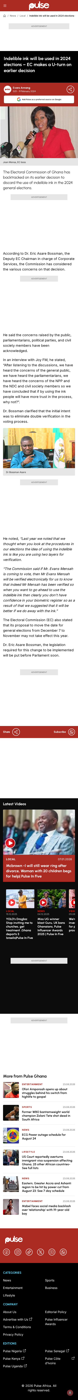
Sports (27, 1107)
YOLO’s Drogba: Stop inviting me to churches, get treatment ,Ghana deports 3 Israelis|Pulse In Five (19, 928)
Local (23, 15)
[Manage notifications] (70, 1393)
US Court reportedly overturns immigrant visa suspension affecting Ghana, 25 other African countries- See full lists (47, 1162)
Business (51, 1288)
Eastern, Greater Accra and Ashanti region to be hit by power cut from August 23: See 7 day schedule (46, 1187)
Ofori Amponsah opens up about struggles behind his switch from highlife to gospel (44, 1092)
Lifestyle (28, 1151)
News (13, 15)
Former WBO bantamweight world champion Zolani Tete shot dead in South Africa (46, 1115)
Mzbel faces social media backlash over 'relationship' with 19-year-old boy (46, 1209)
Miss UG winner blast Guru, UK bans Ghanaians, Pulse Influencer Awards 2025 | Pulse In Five (51, 926)
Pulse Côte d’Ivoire (52, 1361)
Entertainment (32, 1084)
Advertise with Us (15, 1319)
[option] (20, 922)
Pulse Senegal (55, 1351)
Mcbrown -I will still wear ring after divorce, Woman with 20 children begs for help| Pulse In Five (38, 870)
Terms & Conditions (17, 1327)
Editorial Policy (55, 1312)
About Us (9, 1312)
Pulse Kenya (11, 1358)
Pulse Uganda (13, 1366)
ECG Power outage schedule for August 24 (44, 1136)
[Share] (70, 89)
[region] (39, 921)
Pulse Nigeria (12, 1351)
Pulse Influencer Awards (56, 1322)
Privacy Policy (13, 1334)
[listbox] (40, 921)
